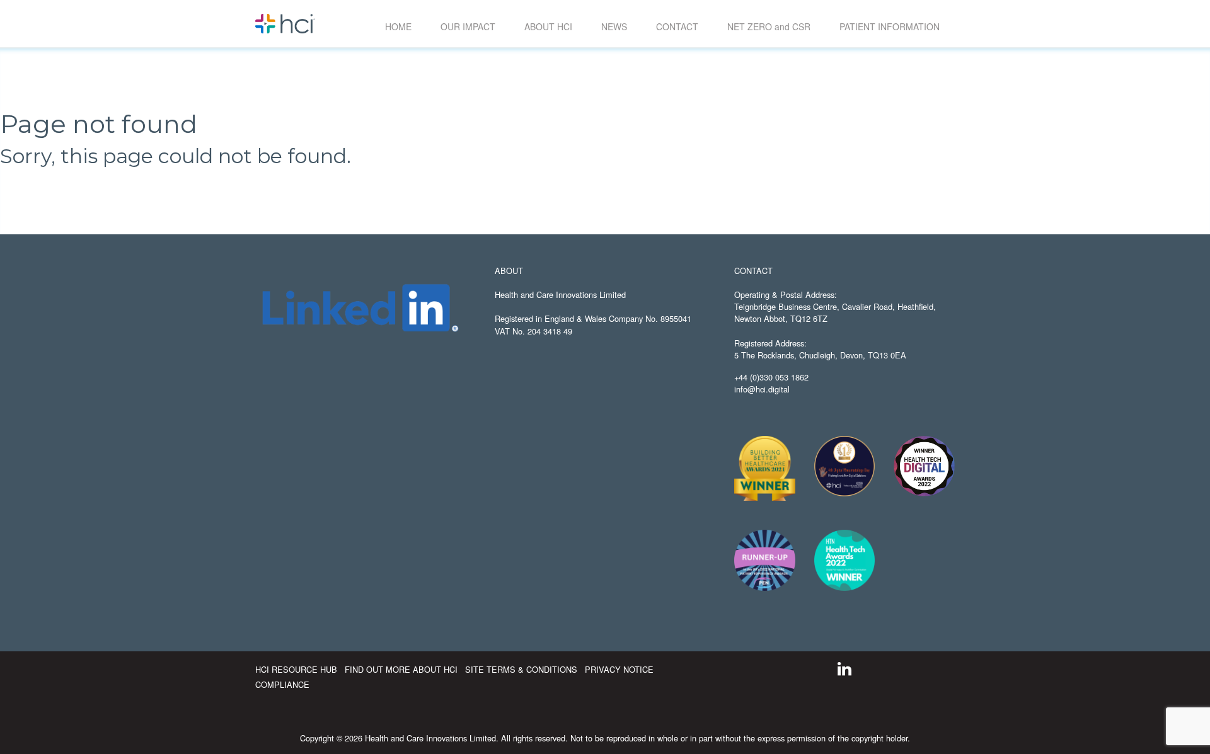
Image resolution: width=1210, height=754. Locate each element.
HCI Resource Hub (297, 669)
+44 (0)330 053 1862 (771, 377)
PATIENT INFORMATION (889, 26)
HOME (398, 26)
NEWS (614, 26)
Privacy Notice (619, 669)
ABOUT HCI (548, 26)
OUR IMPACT (468, 26)
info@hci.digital (762, 389)
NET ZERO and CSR (768, 26)
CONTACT (677, 26)
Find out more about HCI (402, 669)
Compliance (282, 684)
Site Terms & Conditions (522, 669)
